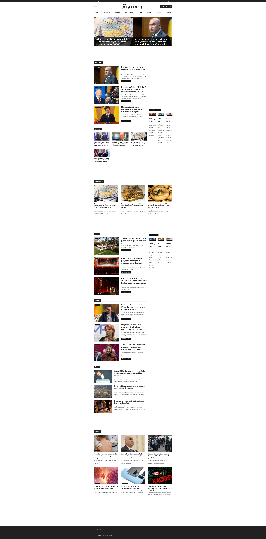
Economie (117, 12)
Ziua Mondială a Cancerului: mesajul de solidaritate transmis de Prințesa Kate (133, 347)
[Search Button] (171, 6)
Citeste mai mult (126, 81)
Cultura (140, 12)
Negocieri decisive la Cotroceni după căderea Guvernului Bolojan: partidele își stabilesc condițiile (131, 109)
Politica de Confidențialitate (100, 529)
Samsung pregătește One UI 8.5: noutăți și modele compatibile (131, 487)
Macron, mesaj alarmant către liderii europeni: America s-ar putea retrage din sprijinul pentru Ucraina (169, 120)
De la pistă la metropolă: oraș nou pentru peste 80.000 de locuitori (129, 387)
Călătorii (151, 450)
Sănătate (169, 240)
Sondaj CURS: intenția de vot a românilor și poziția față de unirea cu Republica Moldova (130, 373)
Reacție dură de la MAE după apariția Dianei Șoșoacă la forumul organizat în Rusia (133, 89)
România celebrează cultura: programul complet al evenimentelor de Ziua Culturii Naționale (133, 260)
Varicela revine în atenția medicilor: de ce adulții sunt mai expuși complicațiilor (169, 245)
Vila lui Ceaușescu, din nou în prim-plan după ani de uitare (134, 239)
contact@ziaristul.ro (99, 1)
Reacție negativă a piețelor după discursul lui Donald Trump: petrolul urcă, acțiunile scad (102, 160)
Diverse (169, 12)
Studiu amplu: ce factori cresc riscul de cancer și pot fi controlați (106, 487)
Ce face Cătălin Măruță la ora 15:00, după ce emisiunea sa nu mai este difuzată (133, 307)
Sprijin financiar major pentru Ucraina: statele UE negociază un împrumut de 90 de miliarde (161, 120)
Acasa (97, 12)
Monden (149, 12)
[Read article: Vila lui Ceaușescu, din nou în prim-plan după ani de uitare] (106, 246)
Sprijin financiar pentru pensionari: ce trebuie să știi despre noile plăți (138, 144)
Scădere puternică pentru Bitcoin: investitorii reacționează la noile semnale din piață (159, 205)
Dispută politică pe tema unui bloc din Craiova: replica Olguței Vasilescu (131, 327)
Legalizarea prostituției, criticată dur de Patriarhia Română (129, 402)
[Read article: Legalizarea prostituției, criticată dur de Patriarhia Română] (103, 406)
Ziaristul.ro (99, 535)
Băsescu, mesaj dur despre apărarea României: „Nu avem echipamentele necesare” (120, 144)
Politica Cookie (110, 529)
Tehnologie (125, 483)
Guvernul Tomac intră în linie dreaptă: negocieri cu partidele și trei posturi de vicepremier (102, 144)
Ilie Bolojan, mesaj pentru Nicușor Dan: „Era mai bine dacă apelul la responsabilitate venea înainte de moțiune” (151, 41)
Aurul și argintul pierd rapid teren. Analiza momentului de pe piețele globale (132, 205)
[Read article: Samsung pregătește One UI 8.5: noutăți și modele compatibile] (133, 475)
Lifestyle (158, 12)
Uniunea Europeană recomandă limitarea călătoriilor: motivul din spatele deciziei (159, 456)
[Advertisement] (133, 54)
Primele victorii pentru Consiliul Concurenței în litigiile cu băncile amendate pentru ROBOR (111, 41)
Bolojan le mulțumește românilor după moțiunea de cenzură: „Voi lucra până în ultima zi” (132, 456)
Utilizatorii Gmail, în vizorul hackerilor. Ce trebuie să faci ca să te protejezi (160, 488)
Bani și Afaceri (129, 12)
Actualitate (107, 12)
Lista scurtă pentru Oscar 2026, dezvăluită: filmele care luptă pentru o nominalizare (134, 280)
